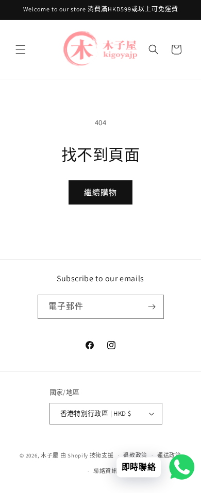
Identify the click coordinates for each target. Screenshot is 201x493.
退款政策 (135, 455)
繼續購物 (100, 192)
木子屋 (50, 454)
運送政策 (169, 455)
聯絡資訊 (105, 470)
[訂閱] (152, 307)
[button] (20, 49)
